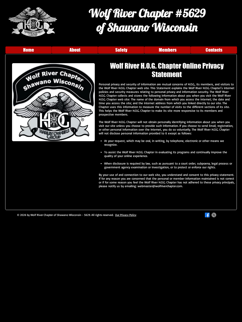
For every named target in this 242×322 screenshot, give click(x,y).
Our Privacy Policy (125, 215)
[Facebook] (207, 215)
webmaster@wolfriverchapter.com (160, 186)
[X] (214, 215)
